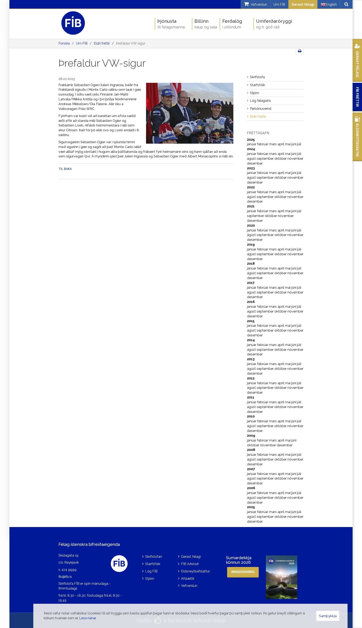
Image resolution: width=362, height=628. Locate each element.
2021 (251, 206)
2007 (251, 469)
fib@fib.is (65, 577)
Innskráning (243, 572)
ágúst (252, 159)
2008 (251, 450)
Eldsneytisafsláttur (195, 571)
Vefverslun (189, 586)
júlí (299, 144)
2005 (251, 507)
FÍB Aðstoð (190, 564)
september (265, 159)
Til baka (65, 169)
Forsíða (64, 43)
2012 (251, 378)
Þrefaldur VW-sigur (130, 43)
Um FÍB (279, 4)
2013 (251, 359)
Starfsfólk (152, 564)
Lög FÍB (151, 571)
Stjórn (149, 579)
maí (288, 144)
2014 (251, 340)
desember (255, 163)
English (331, 4)
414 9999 (69, 570)
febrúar (263, 144)
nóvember (295, 159)
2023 (251, 168)
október (280, 159)
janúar (252, 144)
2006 (251, 488)
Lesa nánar (87, 618)
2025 (251, 140)
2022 (251, 187)
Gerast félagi (303, 4)
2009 (251, 436)
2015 (251, 321)
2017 (251, 283)
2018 (251, 263)
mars (273, 144)
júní (294, 144)
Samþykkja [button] (328, 616)
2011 (250, 397)
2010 (251, 416)
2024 (251, 149)
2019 (251, 244)
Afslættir (187, 579)
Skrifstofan (153, 557)
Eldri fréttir (102, 43)
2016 (251, 302)
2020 (251, 225)
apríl (281, 144)
